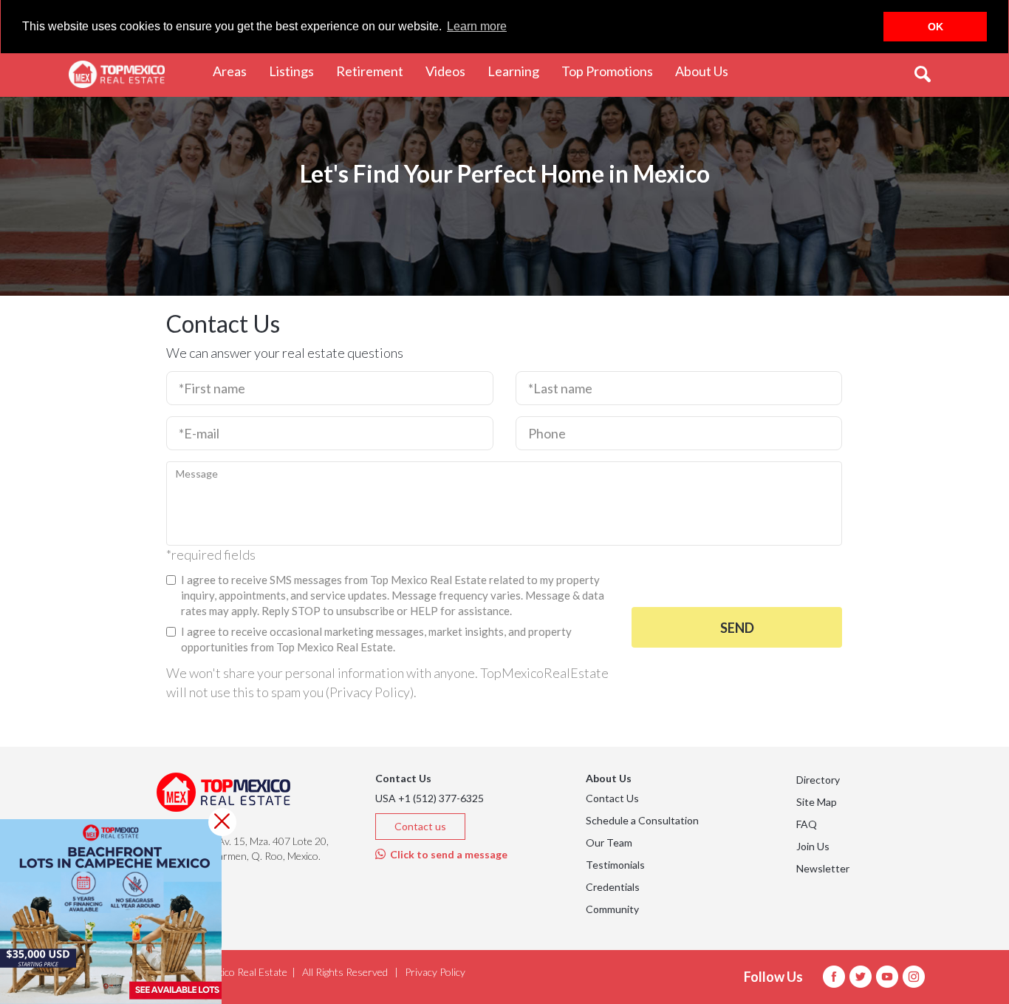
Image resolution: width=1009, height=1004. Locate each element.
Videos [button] (450, 70)
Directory (818, 779)
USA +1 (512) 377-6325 (429, 798)
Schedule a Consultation (642, 820)
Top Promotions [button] (612, 70)
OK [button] (935, 27)
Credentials (613, 887)
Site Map (816, 802)
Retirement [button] (375, 70)
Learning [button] (519, 70)
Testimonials (615, 864)
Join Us (813, 846)
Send (737, 628)
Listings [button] (297, 70)
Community (612, 909)
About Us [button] (707, 70)
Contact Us (612, 798)
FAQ (806, 824)
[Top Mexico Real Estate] (116, 74)
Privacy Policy (369, 692)
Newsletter (822, 868)
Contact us (420, 826)
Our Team (609, 842)
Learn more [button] (477, 26)
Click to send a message (446, 854)
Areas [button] (235, 70)
